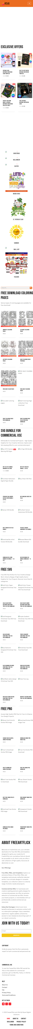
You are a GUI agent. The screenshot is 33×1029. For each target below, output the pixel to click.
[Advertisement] (16, 25)
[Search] (31, 288)
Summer (16, 243)
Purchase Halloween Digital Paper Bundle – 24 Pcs (8, 498)
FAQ (3, 990)
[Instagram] (10, 1004)
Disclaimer (10, 1022)
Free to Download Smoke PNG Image (7, 768)
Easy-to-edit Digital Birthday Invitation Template (24, 72)
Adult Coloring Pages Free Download (8, 419)
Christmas (16, 153)
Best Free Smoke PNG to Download (8, 798)
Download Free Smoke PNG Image (8, 827)
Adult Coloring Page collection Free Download (25, 420)
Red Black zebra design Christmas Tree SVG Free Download (8, 698)
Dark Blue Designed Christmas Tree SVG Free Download (25, 667)
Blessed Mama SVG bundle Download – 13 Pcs (25, 559)
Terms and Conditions (8, 995)
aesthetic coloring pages (7, 360)
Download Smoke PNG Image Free (25, 739)
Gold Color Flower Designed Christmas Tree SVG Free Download (26, 604)
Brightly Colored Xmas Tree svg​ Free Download (26, 697)
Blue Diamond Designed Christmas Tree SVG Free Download (8, 667)
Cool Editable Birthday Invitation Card (24, 102)
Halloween (16, 160)
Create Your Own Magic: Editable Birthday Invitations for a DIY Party (8, 103)
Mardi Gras (16, 194)
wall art (16, 249)
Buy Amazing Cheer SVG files (25, 497)
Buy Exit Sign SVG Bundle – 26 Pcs (24, 467)
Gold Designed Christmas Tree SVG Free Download (7, 636)
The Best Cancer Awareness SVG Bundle (25, 528)
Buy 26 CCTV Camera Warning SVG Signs (8, 467)
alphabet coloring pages (24, 330)
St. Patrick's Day (18, 219)
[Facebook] (3, 1004)
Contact (4, 987)
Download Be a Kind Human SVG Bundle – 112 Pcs (8, 559)
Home (8, 1019)
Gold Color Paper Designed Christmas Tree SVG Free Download (8, 604)
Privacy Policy (6, 992)
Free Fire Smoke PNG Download (25, 768)
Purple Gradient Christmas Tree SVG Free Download (25, 636)
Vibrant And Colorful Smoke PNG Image (8, 739)
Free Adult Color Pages (8, 389)
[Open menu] (29, 3)
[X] (6, 1004)
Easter (16, 166)
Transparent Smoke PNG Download (26, 827)
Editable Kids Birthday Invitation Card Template (7, 72)
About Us (5, 985)
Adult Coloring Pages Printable (25, 360)
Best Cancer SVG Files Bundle (8, 528)
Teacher (16, 277)
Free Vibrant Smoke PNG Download (26, 798)
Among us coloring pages (7, 330)
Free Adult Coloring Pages (25, 389)
